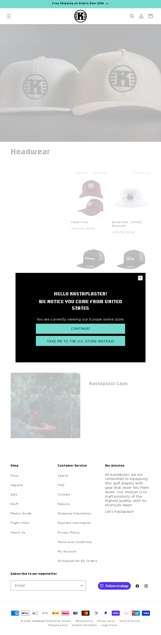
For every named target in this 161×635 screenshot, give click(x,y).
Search (63, 475)
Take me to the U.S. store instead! (80, 341)
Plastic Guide (20, 513)
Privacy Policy (69, 532)
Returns (64, 504)
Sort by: (83, 173)
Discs (14, 475)
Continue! (80, 329)
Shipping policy (58, 625)
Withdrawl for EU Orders (77, 561)
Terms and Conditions (75, 542)
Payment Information (74, 523)
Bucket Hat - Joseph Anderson (127, 224)
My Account (67, 551)
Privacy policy (106, 620)
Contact (64, 494)
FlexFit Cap (79, 222)
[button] (8, 16)
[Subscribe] (81, 585)
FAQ (61, 485)
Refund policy (84, 620)
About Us (17, 532)
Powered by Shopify (58, 620)
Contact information (84, 625)
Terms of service (129, 620)
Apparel (16, 485)
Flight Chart (20, 523)
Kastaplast (38, 620)
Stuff (14, 504)
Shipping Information (74, 513)
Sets (13, 494)
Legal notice (109, 625)
